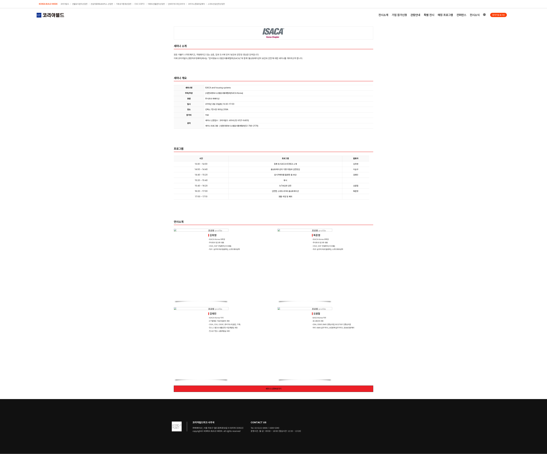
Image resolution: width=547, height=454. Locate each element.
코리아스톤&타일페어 (196, 4)
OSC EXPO (139, 4)
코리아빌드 (65, 4)
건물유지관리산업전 (79, 4)
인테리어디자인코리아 (176, 4)
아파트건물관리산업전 (156, 4)
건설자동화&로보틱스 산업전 (102, 4)
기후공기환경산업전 (123, 4)
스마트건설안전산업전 (216, 4)
